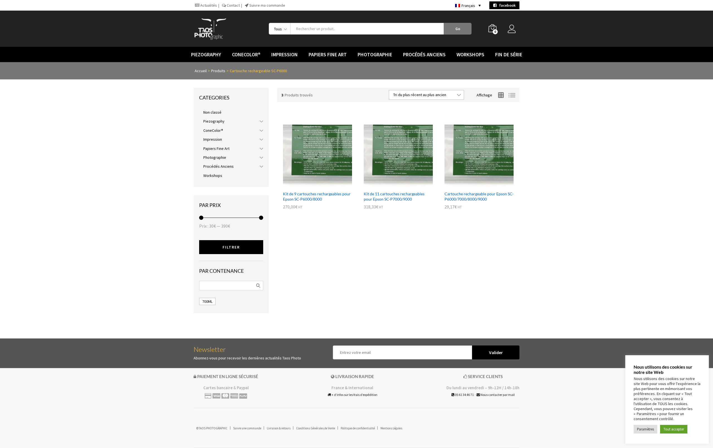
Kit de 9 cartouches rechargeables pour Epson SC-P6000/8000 (317, 196)
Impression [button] (284, 54)
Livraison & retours (278, 428)
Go (457, 28)
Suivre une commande (247, 428)
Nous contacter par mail (497, 395)
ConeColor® (213, 130)
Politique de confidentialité (358, 428)
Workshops (212, 175)
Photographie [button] (375, 54)
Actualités (208, 5)
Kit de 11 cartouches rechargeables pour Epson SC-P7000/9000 (394, 196)
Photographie (214, 157)
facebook (506, 5)
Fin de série (508, 54)
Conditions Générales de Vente (315, 428)
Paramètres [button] (645, 429)
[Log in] (513, 30)
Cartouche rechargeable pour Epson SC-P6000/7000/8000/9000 (479, 196)
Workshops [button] (470, 54)
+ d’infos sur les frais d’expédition (354, 395)
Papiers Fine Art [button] (328, 54)
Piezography (213, 121)
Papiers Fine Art (216, 148)
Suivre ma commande (266, 5)
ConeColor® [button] (246, 54)
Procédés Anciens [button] (424, 54)
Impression (212, 139)
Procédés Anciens (218, 166)
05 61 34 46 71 (464, 395)
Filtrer (231, 247)
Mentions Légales (391, 428)
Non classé (212, 112)
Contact (233, 5)
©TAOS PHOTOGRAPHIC (212, 428)
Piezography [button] (206, 54)
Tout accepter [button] (673, 429)
